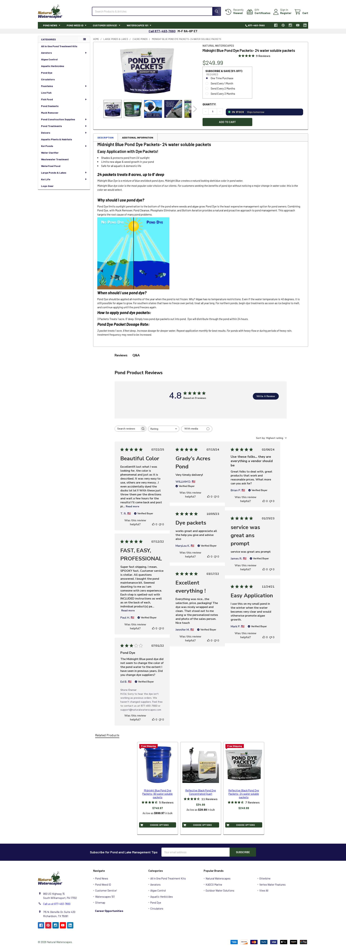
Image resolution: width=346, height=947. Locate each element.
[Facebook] (276, 25)
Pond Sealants (50, 106)
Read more (132, 506)
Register (285, 13)
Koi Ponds (47, 145)
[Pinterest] (283, 25)
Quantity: (209, 104)
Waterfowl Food (50, 165)
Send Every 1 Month (222, 83)
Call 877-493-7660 (162, 31)
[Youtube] (298, 25)
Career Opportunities (109, 910)
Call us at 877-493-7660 (56, 903)
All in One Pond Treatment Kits (59, 46)
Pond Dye (46, 72)
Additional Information (137, 137)
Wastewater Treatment (55, 159)
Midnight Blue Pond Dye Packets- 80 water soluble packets (157, 794)
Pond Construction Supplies (58, 119)
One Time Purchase (222, 78)
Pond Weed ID (75, 25)
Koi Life (45, 179)
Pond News (50, 25)
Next (195, 109)
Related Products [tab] (107, 735)
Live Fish (46, 92)
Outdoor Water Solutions (220, 890)
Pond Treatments (51, 125)
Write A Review (265, 396)
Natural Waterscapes (218, 878)
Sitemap (100, 902)
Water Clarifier (50, 152)
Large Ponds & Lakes (53, 172)
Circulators (48, 79)
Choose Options (159, 824)
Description (105, 137)
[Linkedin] (305, 25)
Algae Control (49, 59)
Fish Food (47, 99)
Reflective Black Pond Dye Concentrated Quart (200, 792)
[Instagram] (290, 25)
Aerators (46, 52)
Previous (99, 109)
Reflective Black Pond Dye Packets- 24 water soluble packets (243, 794)
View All (263, 890)
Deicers (45, 132)
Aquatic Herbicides (52, 66)
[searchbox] (127, 428)
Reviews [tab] (121, 355)
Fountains (47, 86)
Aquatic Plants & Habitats (56, 139)
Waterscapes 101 (137, 25)
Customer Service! (105, 25)
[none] (147, 71)
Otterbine (264, 878)
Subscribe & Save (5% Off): (224, 73)
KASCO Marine (214, 884)
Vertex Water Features (272, 884)
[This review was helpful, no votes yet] (153, 524)
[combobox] (163, 429)
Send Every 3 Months (223, 93)
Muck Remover (49, 112)
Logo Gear (47, 185)
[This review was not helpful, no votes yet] (160, 524)
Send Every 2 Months (223, 88)
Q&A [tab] (136, 355)
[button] (256, 905)
